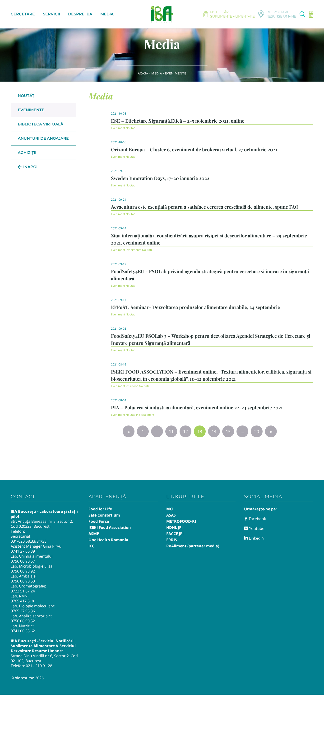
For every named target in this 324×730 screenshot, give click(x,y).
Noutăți (27, 95)
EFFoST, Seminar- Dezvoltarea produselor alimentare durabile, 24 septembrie (195, 307)
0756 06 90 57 (23, 561)
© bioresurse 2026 (27, 677)
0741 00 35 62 (23, 630)
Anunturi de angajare (43, 138)
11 (171, 431)
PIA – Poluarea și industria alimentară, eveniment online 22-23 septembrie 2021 (197, 407)
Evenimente (31, 110)
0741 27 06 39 (23, 551)
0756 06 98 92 (23, 571)
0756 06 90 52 (23, 621)
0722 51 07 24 (23, 591)
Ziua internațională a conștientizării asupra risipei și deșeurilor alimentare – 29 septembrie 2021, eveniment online (209, 239)
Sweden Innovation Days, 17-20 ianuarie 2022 (160, 178)
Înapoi (30, 167)
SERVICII (51, 14)
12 (185, 431)
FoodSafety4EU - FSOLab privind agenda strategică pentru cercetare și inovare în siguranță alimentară (210, 275)
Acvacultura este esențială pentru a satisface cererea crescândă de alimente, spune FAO (205, 206)
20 (256, 431)
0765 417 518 (22, 601)
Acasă (143, 73)
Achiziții (27, 152)
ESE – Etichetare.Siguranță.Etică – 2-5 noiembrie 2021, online (177, 120)
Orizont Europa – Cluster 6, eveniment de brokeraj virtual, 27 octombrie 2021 (194, 149)
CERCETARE (23, 14)
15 (228, 431)
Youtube (256, 528)
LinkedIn (256, 538)
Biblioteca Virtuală (40, 124)
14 (214, 431)
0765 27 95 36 (23, 611)
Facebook (257, 518)
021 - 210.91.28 (39, 665)
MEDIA (107, 14)
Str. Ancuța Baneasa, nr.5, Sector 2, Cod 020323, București (42, 524)
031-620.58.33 (23, 541)
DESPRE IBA (80, 14)
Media (156, 73)
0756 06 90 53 (23, 581)
